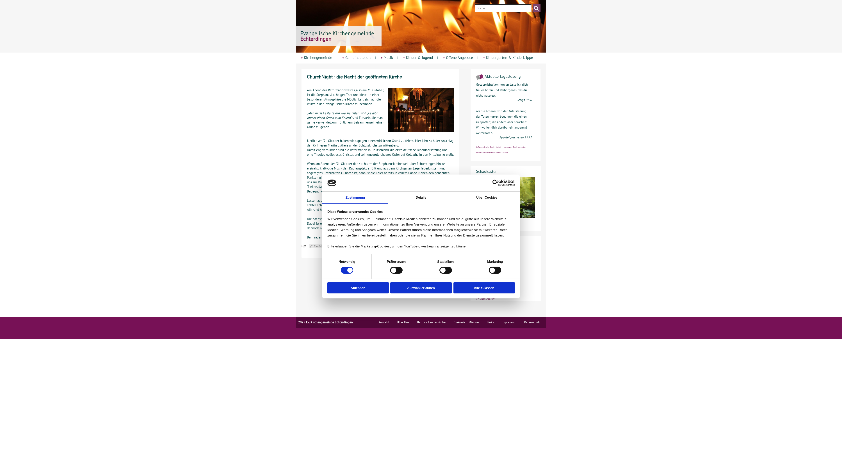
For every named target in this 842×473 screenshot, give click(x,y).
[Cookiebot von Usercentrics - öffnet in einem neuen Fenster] (495, 183)
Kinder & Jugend (418, 57)
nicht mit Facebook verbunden (304, 246)
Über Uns (403, 322)
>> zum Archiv (485, 299)
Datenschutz (532, 322)
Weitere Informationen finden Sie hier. (492, 152)
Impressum (509, 322)
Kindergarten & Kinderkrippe (508, 57)
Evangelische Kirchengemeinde (337, 36)
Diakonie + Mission (466, 322)
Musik (387, 57)
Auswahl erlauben (421, 288)
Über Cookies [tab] (486, 197)
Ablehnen (358, 288)
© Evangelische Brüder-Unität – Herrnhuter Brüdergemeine (501, 147)
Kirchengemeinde (316, 57)
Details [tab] (421, 197)
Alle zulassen (484, 288)
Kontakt (383, 322)
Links (490, 322)
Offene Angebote (458, 57)
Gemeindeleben (356, 57)
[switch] (396, 270)
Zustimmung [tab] (355, 197)
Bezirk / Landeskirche (431, 322)
